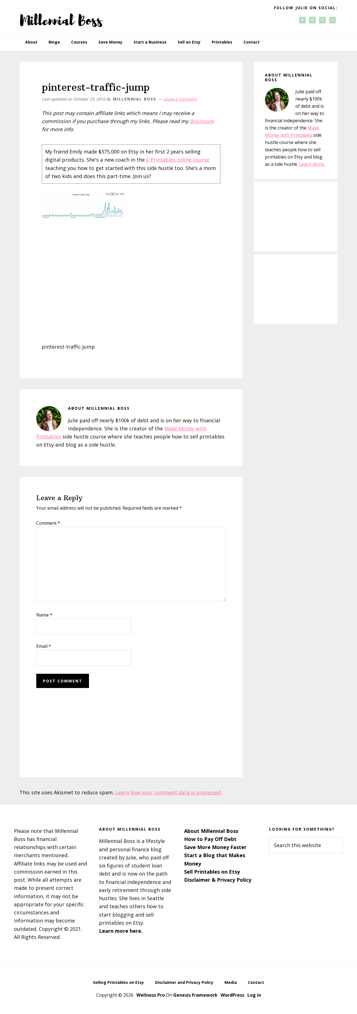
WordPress (232, 995)
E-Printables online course (177, 159)
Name (44, 615)
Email (43, 646)
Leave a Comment (180, 99)
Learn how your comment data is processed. (168, 792)
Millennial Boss (61, 17)
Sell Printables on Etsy (212, 871)
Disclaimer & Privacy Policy (217, 879)
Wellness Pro (150, 995)
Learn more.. (312, 164)
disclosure (202, 121)
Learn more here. (121, 930)
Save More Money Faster (215, 847)
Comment (48, 523)
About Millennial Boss (211, 831)
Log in (254, 995)
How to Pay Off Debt (210, 839)
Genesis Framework (195, 995)
